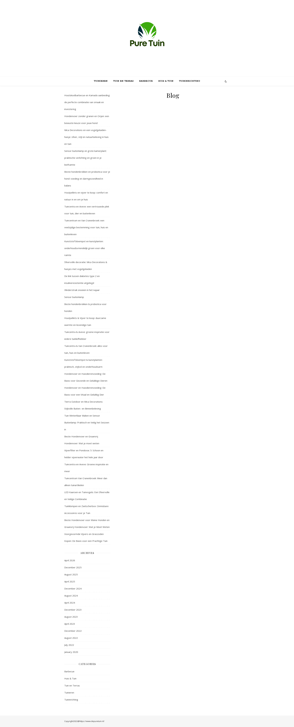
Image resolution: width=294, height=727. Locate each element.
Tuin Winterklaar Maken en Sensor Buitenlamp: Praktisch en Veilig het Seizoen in (86, 422)
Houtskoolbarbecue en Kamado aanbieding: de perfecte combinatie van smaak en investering (87, 102)
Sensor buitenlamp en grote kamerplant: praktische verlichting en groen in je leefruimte (85, 157)
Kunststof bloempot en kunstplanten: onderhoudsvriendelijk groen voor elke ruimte (84, 248)
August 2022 (71, 637)
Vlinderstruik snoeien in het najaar (82, 290)
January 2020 (71, 651)
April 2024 (69, 602)
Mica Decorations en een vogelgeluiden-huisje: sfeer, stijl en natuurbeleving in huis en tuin (86, 137)
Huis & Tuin (165, 81)
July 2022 (69, 644)
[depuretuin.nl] (147, 35)
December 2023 (73, 609)
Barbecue (146, 81)
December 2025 (73, 567)
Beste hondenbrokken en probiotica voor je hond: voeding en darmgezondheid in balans (87, 178)
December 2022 (73, 630)
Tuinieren (101, 81)
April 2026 (69, 560)
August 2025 (71, 574)
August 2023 (71, 616)
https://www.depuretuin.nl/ (91, 721)
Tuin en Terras (123, 81)
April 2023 (69, 623)
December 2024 (73, 588)
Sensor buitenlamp (74, 297)
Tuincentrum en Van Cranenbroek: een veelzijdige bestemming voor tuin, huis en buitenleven (86, 227)
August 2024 (71, 595)
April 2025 (69, 581)
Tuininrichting (189, 81)
